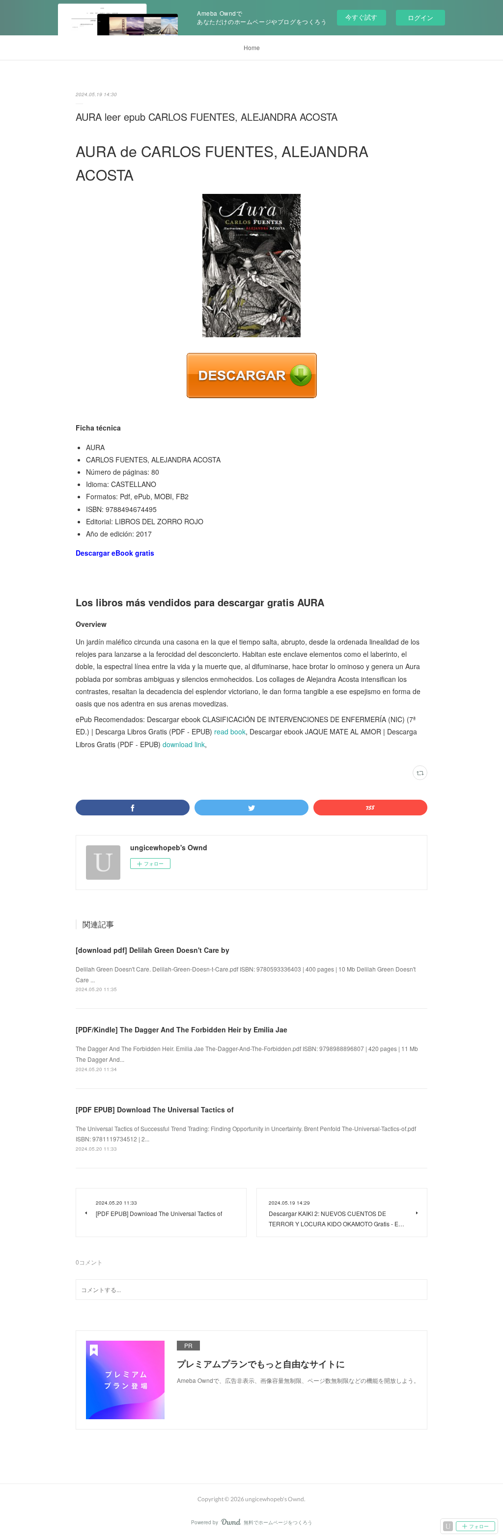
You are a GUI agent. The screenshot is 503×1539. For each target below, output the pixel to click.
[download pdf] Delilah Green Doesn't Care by (152, 950)
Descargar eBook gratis (115, 553)
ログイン (420, 17)
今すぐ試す (361, 17)
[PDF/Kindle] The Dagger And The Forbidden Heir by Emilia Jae (181, 1029)
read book (230, 731)
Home (252, 47)
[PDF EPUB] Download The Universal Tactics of (155, 1109)
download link (184, 744)
